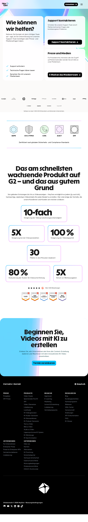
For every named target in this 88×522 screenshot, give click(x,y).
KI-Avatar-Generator (31, 416)
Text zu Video (28, 424)
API (25, 402)
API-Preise (7, 399)
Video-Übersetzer (30, 404)
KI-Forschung (28, 452)
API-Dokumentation (72, 416)
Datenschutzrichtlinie (31, 461)
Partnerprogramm (71, 402)
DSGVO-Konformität (31, 469)
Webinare (68, 404)
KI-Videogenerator (30, 413)
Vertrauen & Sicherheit (31, 458)
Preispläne (6, 396)
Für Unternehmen (9, 444)
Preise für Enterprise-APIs (12, 450)
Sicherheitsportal (29, 455)
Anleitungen (69, 413)
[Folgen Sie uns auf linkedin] (15, 506)
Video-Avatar (28, 396)
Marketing (47, 402)
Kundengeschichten (72, 399)
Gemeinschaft (69, 410)
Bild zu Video (28, 427)
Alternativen (28, 450)
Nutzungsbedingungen (31, 463)
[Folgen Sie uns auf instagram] (18, 506)
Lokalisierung (28, 407)
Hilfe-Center (69, 407)
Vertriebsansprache (50, 410)
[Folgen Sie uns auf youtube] (8, 506)
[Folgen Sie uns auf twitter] (11, 506)
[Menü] (82, 4)
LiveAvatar (27, 410)
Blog (66, 396)
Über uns (27, 444)
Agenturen (48, 396)
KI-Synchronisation (30, 438)
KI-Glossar (68, 421)
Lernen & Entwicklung (51, 404)
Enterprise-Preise (9, 447)
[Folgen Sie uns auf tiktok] (21, 506)
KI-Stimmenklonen (30, 418)
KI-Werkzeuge (29, 435)
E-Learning (48, 399)
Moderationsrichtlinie (31, 466)
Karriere (26, 447)
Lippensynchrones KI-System (33, 432)
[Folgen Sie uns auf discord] (4, 506)
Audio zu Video (29, 430)
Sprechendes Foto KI (31, 399)
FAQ (66, 418)
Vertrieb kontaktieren (10, 452)
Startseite (7, 384)
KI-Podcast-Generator (31, 421)
